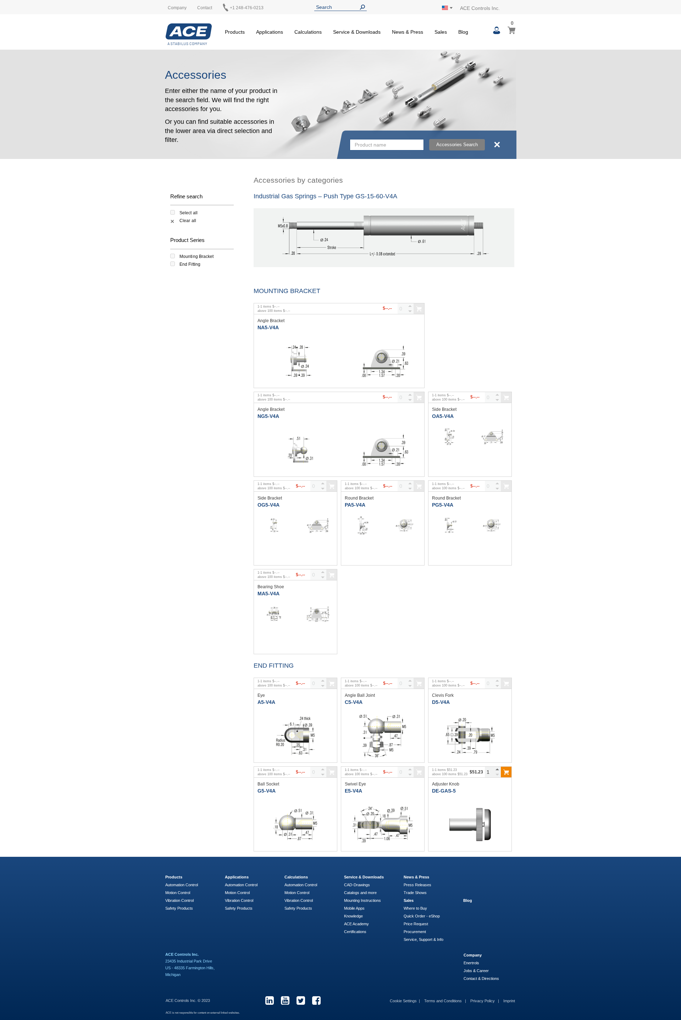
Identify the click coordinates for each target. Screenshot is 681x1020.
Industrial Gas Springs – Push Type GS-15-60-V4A (325, 196)
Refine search (186, 196)
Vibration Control (179, 900)
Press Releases (417, 885)
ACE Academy (356, 924)
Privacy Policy (483, 1001)
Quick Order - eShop (422, 916)
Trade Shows (415, 893)
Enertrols (471, 963)
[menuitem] (234, 30)
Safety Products (179, 908)
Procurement (415, 932)
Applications (237, 877)
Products (173, 877)
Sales (409, 900)
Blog (467, 900)
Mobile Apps (354, 908)
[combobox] (387, 144)
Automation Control (181, 885)
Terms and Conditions (443, 1001)
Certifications (355, 932)
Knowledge (353, 916)
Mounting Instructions (362, 900)
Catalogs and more (360, 893)
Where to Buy (415, 908)
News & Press (416, 877)
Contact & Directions (481, 978)
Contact (204, 7)
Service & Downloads (364, 877)
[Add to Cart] (506, 772)
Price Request (416, 924)
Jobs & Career (476, 971)
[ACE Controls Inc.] (189, 34)
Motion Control (177, 893)
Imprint (509, 1001)
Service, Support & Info (423, 939)
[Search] (364, 7)
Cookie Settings (403, 1001)
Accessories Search (457, 144)
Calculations (296, 877)
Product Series (187, 240)
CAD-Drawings (357, 885)
